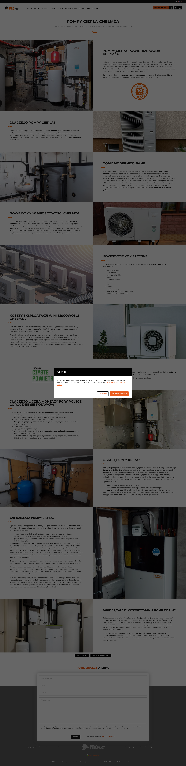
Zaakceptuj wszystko (119, 394)
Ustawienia (103, 394)
